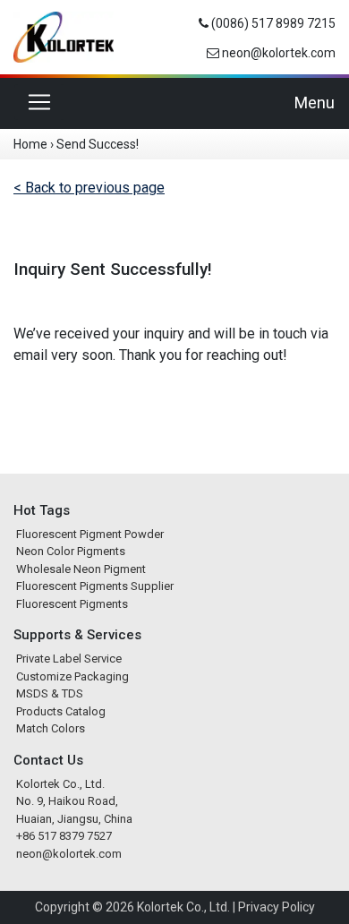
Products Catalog (61, 711)
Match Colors (50, 728)
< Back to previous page (89, 187)
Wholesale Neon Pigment (81, 569)
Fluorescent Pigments (72, 604)
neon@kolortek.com (279, 53)
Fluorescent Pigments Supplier (95, 586)
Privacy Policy (276, 907)
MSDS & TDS (49, 693)
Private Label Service (69, 658)
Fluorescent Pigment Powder (90, 534)
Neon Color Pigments (70, 551)
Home (30, 144)
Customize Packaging (72, 676)
